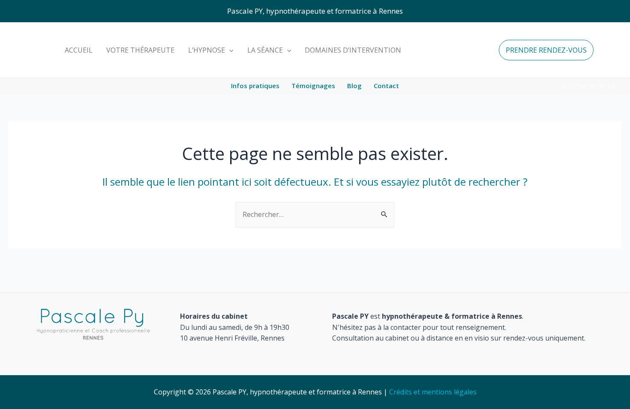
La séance (265, 50)
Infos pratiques (255, 85)
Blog (354, 85)
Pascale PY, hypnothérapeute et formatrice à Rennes (315, 11)
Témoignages (313, 85)
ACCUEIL (79, 50)
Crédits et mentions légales (433, 392)
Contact (386, 85)
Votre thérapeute (140, 50)
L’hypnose (206, 50)
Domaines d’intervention (353, 50)
